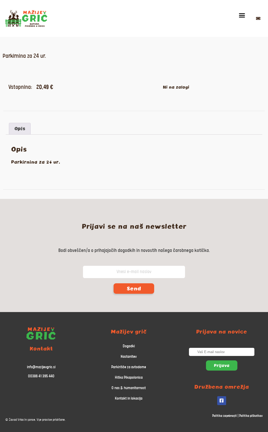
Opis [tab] (19, 128)
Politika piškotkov (251, 416)
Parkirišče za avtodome (128, 367)
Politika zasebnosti (224, 416)
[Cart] (258, 18)
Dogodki (129, 346)
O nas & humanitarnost (128, 388)
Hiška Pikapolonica (129, 377)
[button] (242, 15)
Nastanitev (129, 356)
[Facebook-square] (221, 400)
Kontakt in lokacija (128, 398)
